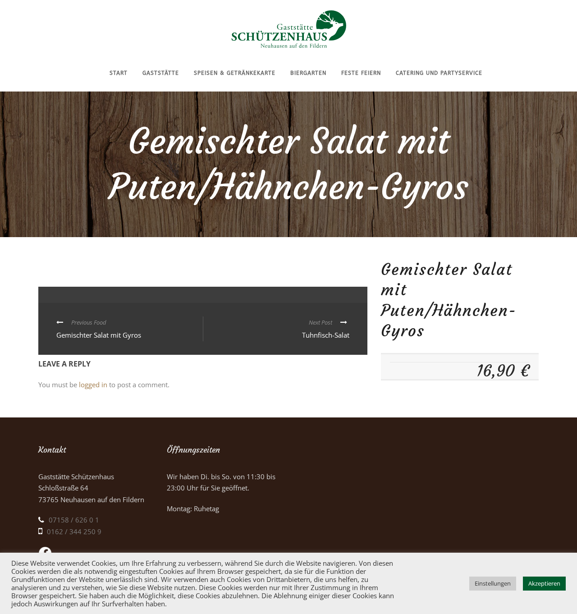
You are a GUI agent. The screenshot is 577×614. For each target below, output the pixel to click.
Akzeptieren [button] (544, 583)
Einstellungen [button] (493, 583)
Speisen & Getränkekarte (234, 73)
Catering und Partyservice (439, 73)
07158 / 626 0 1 (74, 519)
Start (119, 73)
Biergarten (308, 73)
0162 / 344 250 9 (74, 531)
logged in (93, 384)
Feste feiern (361, 73)
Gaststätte (160, 73)
